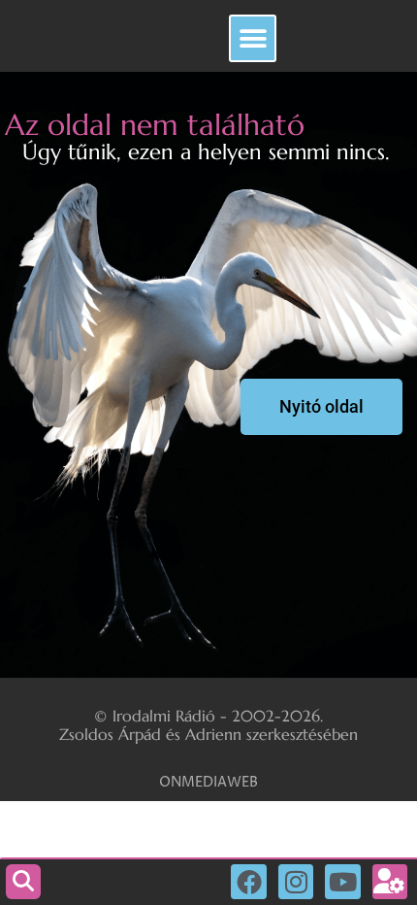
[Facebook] (248, 881)
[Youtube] (342, 881)
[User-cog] (389, 881)
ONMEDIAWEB (208, 782)
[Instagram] (295, 881)
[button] (252, 38)
